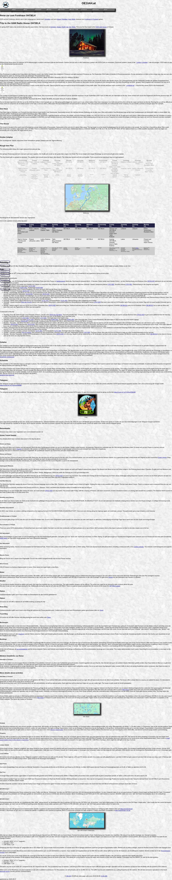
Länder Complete (142, 62)
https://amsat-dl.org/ (126, 809)
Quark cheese (162, 457)
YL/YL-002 (31, 286)
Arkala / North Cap (62, 27)
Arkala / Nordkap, (62, 19)
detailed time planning (7, 375)
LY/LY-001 (128, 284)
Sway (101, 610)
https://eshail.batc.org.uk (122, 810)
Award (110, 577)
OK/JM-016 (123, 305)
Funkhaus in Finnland (91, 19)
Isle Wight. (72, 27)
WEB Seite (3, 538)
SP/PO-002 (52, 305)
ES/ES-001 (23, 287)
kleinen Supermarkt (57, 730)
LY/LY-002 (111, 284)
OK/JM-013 (149, 305)
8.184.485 (104, 876)
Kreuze (137, 247)
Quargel (19, 449)
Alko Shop (125, 689)
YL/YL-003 (63, 300)
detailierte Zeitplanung (7, 357)
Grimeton (47, 19)
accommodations (22, 649)
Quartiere (21, 634)
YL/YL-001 (45, 300)
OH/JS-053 (46, 294)
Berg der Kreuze (26, 302)
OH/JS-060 (29, 294)
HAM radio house (101, 27)
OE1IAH (68, 876)
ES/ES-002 (39, 287)
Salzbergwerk (60, 281)
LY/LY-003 (97, 302)
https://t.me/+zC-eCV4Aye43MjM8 (11, 385)
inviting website (139, 547)
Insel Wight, (72, 19)
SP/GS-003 (151, 281)
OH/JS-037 (26, 291)
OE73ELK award (114, 586)
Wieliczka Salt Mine (55, 315)
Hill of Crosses (26, 332)
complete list (130, 85)
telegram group (5, 871)
